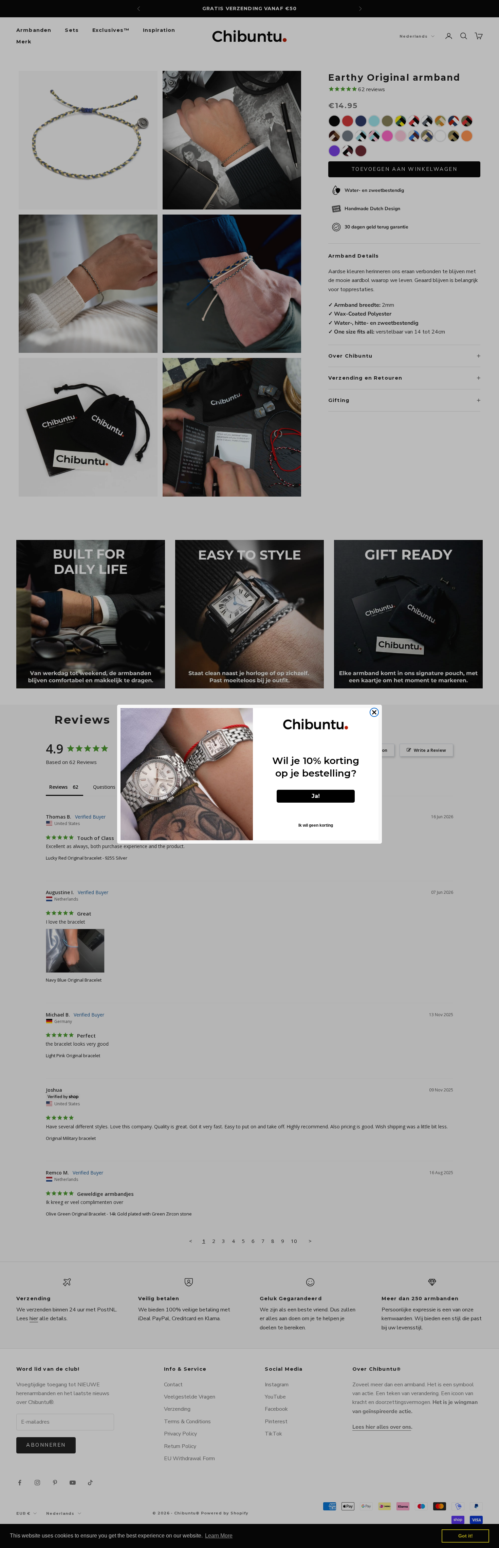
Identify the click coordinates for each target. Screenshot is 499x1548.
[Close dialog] (374, 712)
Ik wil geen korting (315, 825)
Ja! (316, 796)
